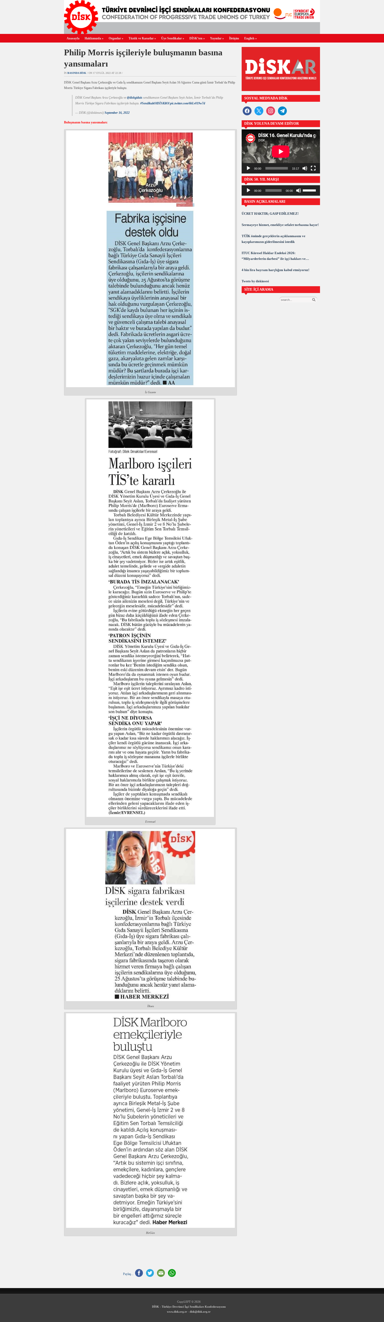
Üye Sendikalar (172, 38)
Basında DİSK (76, 72)
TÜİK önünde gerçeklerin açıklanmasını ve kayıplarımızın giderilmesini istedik (273, 239)
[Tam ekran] (313, 168)
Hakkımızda (94, 38)
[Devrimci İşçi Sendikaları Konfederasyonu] (192, 32)
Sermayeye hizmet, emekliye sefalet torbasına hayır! (280, 225)
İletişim (234, 38)
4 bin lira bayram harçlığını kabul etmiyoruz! (275, 270)
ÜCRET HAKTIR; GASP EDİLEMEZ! (270, 214)
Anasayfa (73, 38)
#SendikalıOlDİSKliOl (154, 103)
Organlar (116, 38)
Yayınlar (217, 38)
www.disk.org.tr (177, 1311)
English (250, 38)
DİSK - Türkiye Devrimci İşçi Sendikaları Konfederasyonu (189, 1306)
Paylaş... (128, 1274)
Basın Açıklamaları (264, 202)
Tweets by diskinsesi (255, 281)
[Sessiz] (304, 168)
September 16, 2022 (117, 113)
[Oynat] (248, 168)
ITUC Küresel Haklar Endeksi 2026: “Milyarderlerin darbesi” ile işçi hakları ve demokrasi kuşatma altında (274, 256)
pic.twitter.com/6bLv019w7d (187, 103)
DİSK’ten (197, 38)
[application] (281, 151)
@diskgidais (134, 97)
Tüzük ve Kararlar (142, 38)
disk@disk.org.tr (200, 1311)
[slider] (310, 190)
